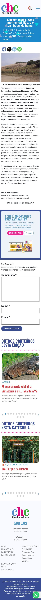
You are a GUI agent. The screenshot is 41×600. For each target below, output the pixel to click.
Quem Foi (26, 561)
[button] (36, 595)
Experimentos (28, 555)
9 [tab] (27, 414)
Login (29, 233)
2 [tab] (8, 414)
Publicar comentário (13, 328)
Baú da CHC (27, 549)
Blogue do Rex (28, 552)
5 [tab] (16, 414)
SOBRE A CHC (7, 570)
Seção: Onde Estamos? (16, 464)
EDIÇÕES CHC (7, 549)
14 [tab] (20, 417)
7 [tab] (22, 414)
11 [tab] (33, 414)
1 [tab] (5, 414)
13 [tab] (18, 417)
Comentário (9, 275)
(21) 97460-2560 (20, 540)
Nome (5, 306)
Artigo (6, 382)
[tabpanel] (20, 378)
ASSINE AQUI (16, 233)
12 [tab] (35, 414)
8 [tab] (24, 414)
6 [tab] (19, 414)
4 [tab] (14, 414)
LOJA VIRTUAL (7, 552)
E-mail (5, 317)
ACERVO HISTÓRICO (30, 546)
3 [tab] (11, 414)
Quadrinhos (27, 558)
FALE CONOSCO (8, 555)
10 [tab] (30, 414)
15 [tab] (23, 417)
